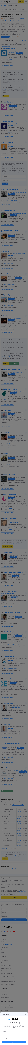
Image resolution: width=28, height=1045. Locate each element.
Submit (14, 1042)
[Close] (26, 1014)
